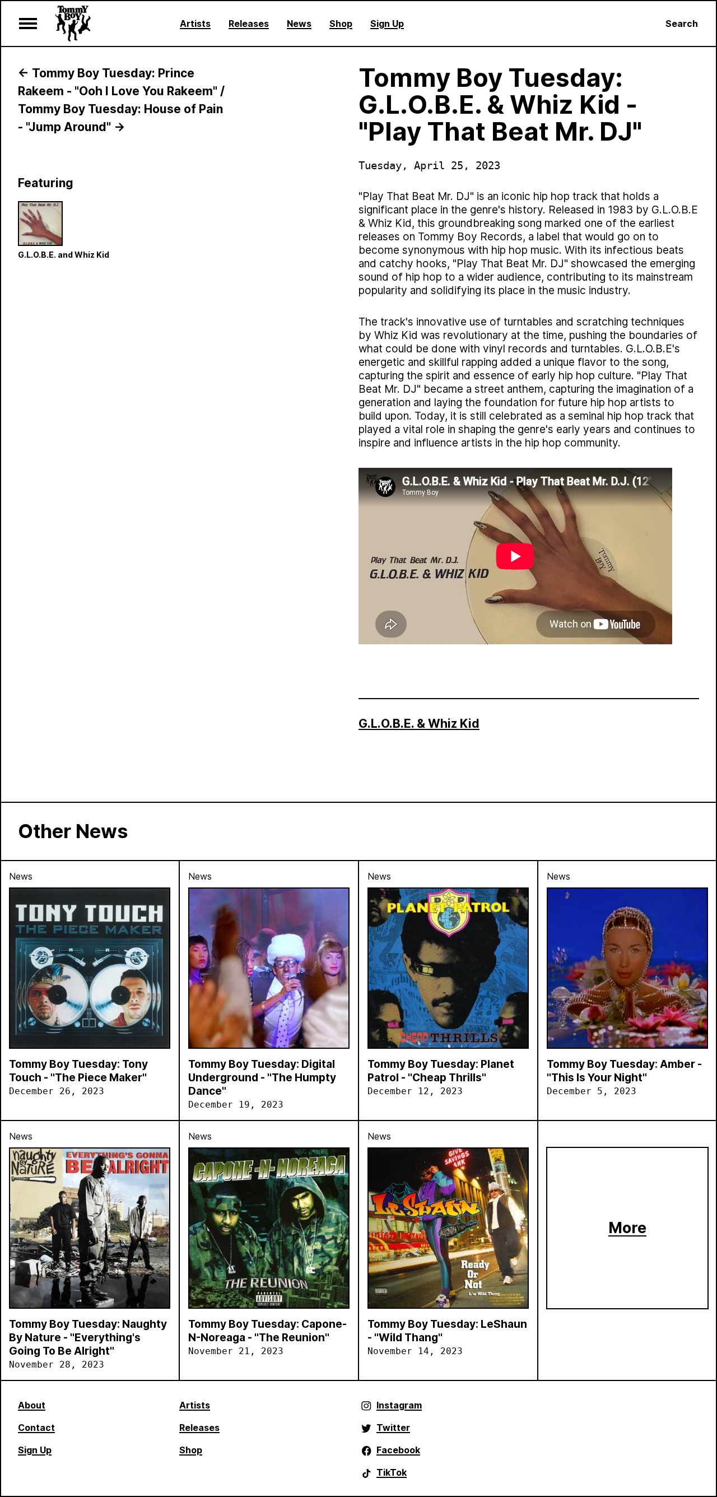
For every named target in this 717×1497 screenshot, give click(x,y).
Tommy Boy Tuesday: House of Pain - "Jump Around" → (120, 118)
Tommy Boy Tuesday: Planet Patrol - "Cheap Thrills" (440, 1071)
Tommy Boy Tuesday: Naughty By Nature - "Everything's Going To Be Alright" (88, 1337)
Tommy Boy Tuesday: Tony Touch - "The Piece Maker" (78, 1071)
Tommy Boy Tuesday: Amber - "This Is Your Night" (624, 1071)
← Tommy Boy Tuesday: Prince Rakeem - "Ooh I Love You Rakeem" (117, 82)
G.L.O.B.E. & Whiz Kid (418, 724)
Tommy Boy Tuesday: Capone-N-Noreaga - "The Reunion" (267, 1331)
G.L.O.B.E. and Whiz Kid (63, 254)
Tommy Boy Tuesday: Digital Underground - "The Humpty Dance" (262, 1078)
